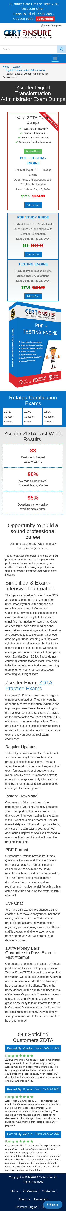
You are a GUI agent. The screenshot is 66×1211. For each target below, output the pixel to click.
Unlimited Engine (26, 1207)
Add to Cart (33, 205)
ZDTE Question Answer (9, 416)
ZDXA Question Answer (29, 416)
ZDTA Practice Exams (28, 685)
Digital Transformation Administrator (26, 70)
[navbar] (7, 57)
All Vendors (30, 1191)
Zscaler (17, 66)
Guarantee (40, 1199)
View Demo (34, 151)
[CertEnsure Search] (61, 49)
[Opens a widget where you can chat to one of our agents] (52, 1205)
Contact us (48, 1191)
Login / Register (52, 25)
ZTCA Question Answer (49, 416)
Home (6, 66)
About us (24, 1199)
